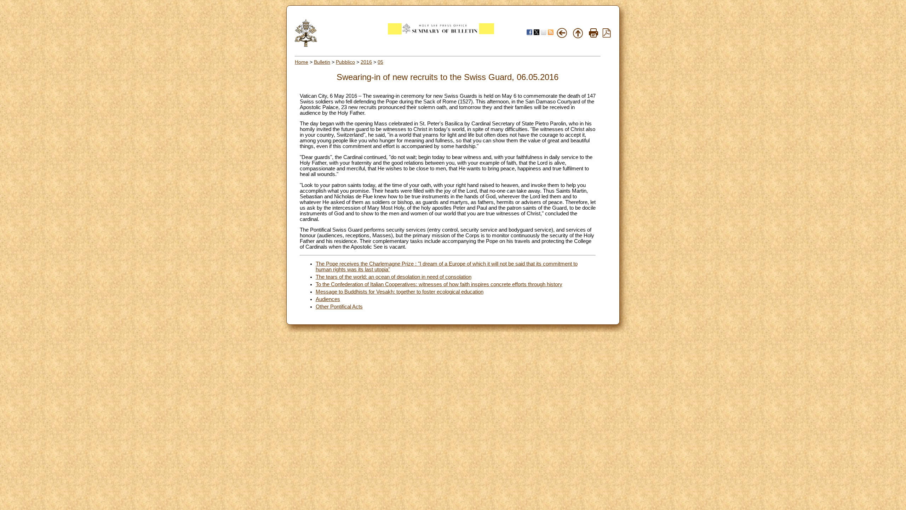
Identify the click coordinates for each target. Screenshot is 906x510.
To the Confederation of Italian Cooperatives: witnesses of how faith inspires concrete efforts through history (439, 284)
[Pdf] (606, 36)
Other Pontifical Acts (339, 307)
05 (380, 62)
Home (301, 62)
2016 (366, 62)
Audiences (328, 299)
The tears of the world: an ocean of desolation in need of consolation (393, 277)
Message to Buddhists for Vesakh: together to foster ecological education (399, 292)
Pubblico (345, 62)
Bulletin (322, 62)
